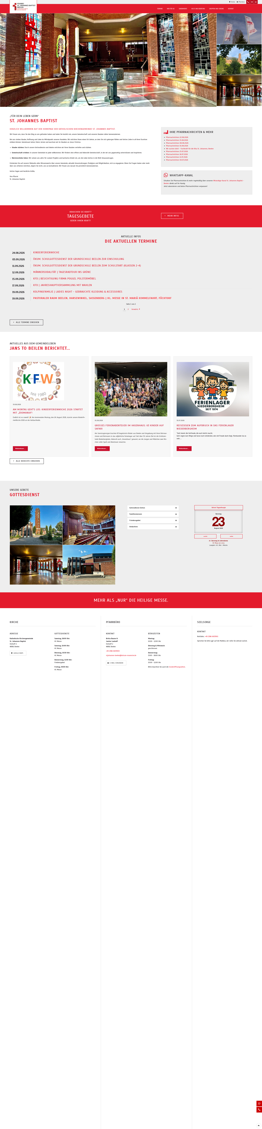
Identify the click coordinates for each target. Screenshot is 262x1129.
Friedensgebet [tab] (135, 520)
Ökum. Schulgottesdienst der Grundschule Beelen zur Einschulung (78, 259)
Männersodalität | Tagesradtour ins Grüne (62, 272)
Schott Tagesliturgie (219, 507)
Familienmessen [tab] (135, 514)
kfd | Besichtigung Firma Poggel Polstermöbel (64, 278)
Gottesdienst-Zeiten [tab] (137, 508)
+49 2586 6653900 (259, 1110)
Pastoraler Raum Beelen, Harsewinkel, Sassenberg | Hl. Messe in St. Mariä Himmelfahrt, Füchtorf (102, 298)
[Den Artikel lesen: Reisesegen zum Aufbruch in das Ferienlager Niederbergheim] (213, 389)
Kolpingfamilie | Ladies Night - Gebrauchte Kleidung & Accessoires (77, 291)
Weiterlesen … (21, 449)
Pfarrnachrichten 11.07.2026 (176, 157)
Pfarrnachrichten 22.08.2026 (177, 137)
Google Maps (18, 653)
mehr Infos (173, 216)
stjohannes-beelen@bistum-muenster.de (121, 655)
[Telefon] (248, 2)
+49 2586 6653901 (211, 636)
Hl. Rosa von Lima (218, 543)
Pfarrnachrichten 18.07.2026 (177, 154)
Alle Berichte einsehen (27, 461)
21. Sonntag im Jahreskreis (218, 541)
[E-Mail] (252, 2)
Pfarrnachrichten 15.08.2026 (177, 140)
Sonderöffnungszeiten (177, 667)
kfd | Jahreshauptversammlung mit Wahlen (62, 285)
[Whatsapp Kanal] (256, 2)
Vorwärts (135, 309)
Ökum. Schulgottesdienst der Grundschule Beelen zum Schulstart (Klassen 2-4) (87, 265)
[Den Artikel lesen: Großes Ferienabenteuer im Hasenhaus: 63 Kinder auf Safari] (131, 389)
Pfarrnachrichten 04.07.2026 (177, 160)
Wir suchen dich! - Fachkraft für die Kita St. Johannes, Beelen (190, 149)
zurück (205, 536)
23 (218, 521)
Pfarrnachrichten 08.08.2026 (177, 143)
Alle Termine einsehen (27, 322)
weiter (231, 536)
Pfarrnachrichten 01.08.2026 (177, 146)
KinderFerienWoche (46, 252)
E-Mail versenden (116, 663)
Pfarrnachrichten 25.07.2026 (177, 151)
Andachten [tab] (133, 527)
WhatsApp (259, 1103)
